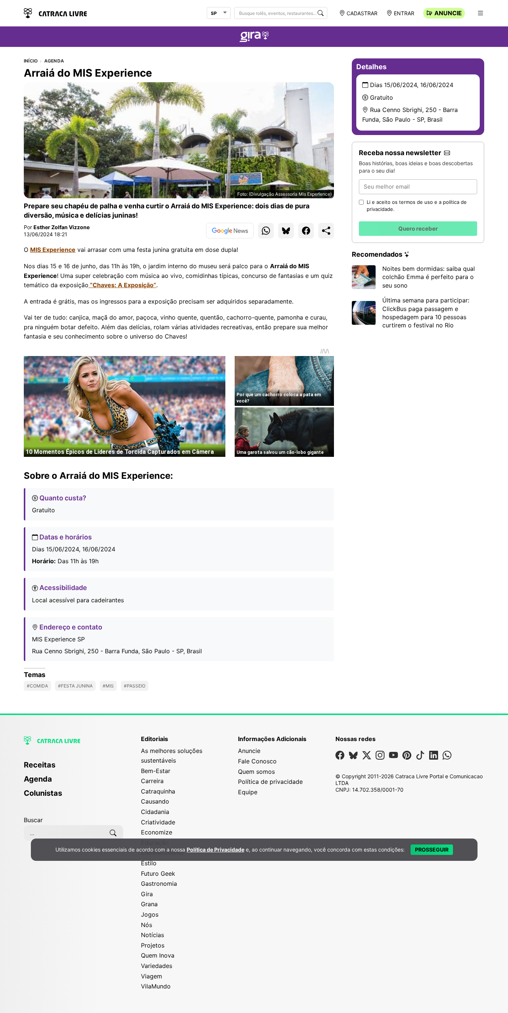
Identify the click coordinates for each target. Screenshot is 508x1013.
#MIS (108, 686)
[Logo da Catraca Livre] (55, 12)
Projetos (152, 945)
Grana (149, 904)
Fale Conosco (257, 761)
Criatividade (158, 822)
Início (31, 61)
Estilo (149, 863)
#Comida (37, 686)
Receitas (39, 764)
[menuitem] (73, 768)
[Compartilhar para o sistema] (326, 230)
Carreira (152, 781)
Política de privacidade (270, 781)
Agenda (54, 61)
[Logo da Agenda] (254, 38)
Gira (147, 894)
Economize (156, 832)
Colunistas (43, 793)
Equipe (247, 792)
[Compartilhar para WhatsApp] (266, 230)
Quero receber (418, 228)
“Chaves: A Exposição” (122, 285)
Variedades (156, 965)
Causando (155, 801)
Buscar (33, 820)
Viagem (151, 976)
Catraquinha (158, 791)
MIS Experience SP (58, 639)
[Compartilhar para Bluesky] (286, 230)
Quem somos (256, 771)
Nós (146, 925)
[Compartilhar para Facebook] (306, 230)
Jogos (149, 914)
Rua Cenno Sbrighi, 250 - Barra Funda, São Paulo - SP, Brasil (117, 651)
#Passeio (134, 686)
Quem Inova (157, 955)
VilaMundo (156, 986)
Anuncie (448, 13)
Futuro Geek (158, 873)
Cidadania (155, 811)
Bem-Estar (155, 771)
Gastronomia (159, 883)
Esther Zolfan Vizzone (61, 227)
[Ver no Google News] (230, 230)
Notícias (152, 935)
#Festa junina (75, 686)
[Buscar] (321, 13)
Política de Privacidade (215, 849)
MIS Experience (52, 249)
